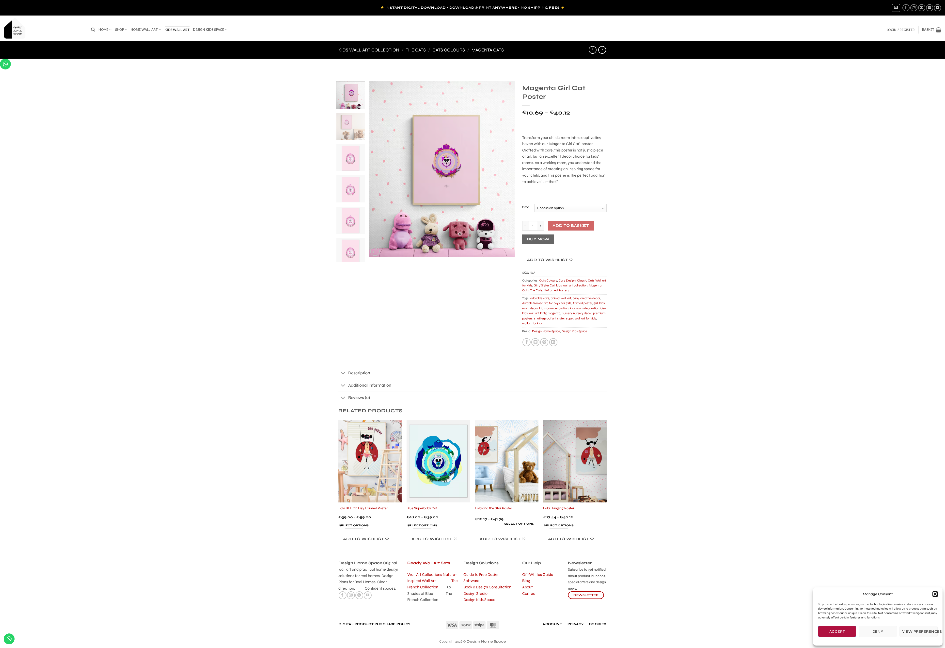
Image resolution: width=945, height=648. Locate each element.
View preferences (920, 631)
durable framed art (535, 303)
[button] (935, 594)
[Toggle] (343, 373)
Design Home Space (546, 331)
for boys (554, 303)
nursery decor (582, 313)
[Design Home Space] (44, 28)
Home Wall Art (144, 30)
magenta (554, 313)
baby (575, 298)
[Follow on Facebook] (906, 7)
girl (596, 303)
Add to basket (570, 225)
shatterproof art (545, 318)
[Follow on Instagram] (913, 7)
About (527, 587)
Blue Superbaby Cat (422, 508)
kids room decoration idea (588, 308)
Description (359, 373)
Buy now (538, 239)
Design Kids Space (208, 30)
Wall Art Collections (425, 574)
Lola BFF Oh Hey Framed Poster (363, 508)
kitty (543, 313)
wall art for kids (585, 318)
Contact (529, 593)
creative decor (590, 298)
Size (525, 207)
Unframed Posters (556, 290)
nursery (567, 313)
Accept (837, 631)
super (569, 318)
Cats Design (567, 280)
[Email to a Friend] (535, 342)
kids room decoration (553, 308)
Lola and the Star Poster (493, 508)
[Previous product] (602, 50)
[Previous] (377, 169)
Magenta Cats (488, 50)
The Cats (416, 50)
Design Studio (475, 593)
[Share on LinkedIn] (553, 342)
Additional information (369, 385)
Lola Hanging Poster (558, 508)
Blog (526, 580)
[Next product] (592, 50)
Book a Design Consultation (487, 587)
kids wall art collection (368, 50)
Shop (119, 30)
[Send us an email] (921, 7)
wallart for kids (532, 323)
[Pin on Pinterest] (544, 342)
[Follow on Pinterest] (929, 7)
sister (561, 318)
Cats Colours (448, 50)
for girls (566, 303)
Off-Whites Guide (537, 574)
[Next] (505, 169)
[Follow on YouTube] (937, 7)
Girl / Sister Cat (544, 285)
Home (103, 30)
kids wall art (177, 30)
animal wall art (561, 298)
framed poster (582, 303)
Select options (354, 525)
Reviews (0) (359, 397)
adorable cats (539, 298)
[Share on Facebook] (526, 342)
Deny (877, 631)
